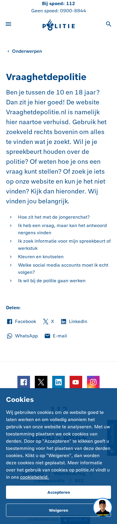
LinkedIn (73, 322)
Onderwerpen (27, 51)
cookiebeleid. (34, 477)
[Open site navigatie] (8, 24)
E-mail (55, 336)
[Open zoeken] (108, 24)
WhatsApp (22, 336)
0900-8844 (73, 10)
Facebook (21, 322)
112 (70, 3)
